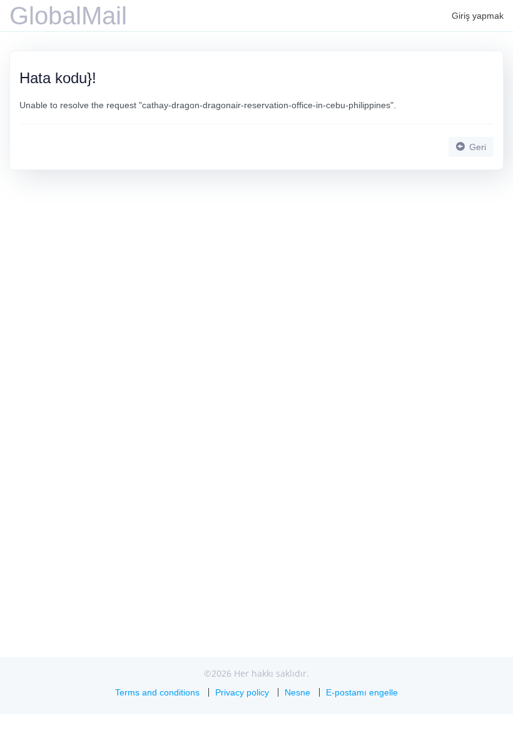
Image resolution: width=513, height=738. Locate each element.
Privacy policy (242, 692)
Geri (476, 147)
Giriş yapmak (478, 16)
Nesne (297, 692)
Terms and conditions (157, 692)
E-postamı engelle (362, 692)
